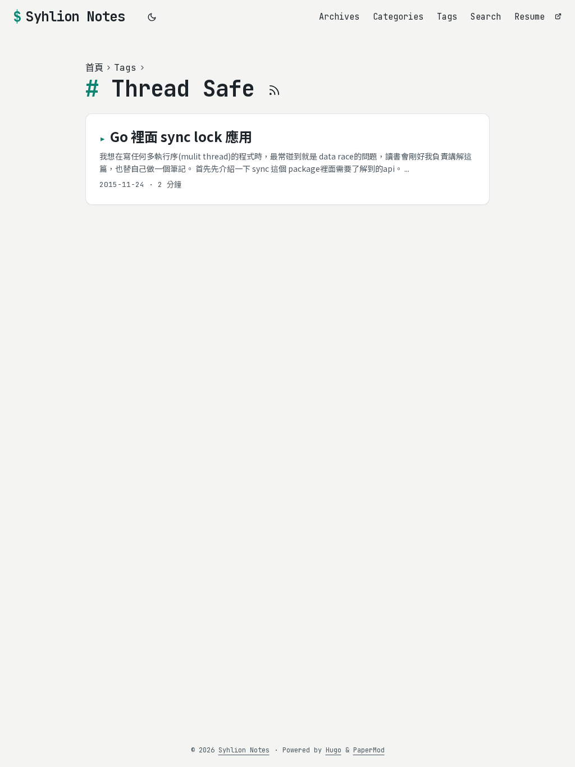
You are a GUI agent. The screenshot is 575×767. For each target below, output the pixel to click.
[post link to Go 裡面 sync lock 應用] (287, 159)
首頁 (94, 68)
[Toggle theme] (152, 17)
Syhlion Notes (75, 16)
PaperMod (369, 750)
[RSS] (274, 88)
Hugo (333, 750)
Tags (125, 68)
